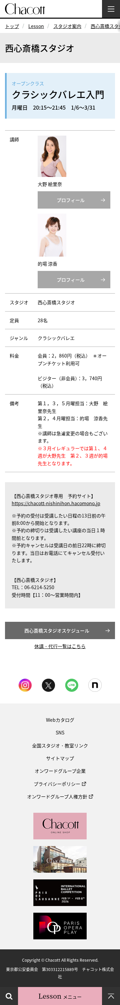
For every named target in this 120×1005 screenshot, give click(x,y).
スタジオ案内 (67, 26)
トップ (12, 26)
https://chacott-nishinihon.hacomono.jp (56, 503)
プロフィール (71, 200)
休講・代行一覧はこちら (60, 646)
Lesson (36, 26)
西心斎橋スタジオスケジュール (56, 630)
